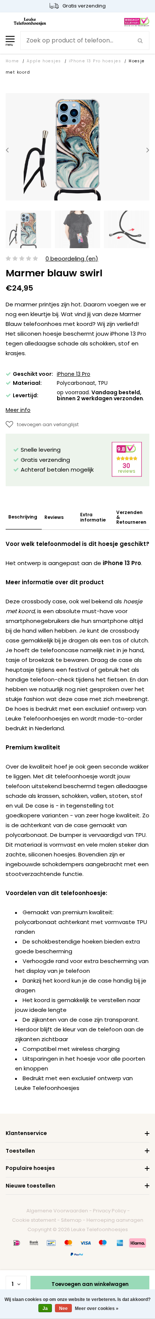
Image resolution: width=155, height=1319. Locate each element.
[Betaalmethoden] (17, 1243)
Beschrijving (22, 516)
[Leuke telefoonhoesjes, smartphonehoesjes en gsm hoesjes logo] (30, 21)
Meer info (18, 410)
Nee (63, 1308)
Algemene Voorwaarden (57, 1210)
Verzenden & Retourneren (131, 517)
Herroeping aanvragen (115, 1220)
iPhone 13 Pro (73, 374)
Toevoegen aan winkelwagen (90, 1284)
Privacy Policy (109, 1210)
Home (12, 61)
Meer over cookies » (97, 1308)
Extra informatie (93, 517)
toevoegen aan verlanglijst (48, 424)
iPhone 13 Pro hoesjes (95, 61)
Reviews (54, 517)
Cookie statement (34, 1220)
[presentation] (7, 150)
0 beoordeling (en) (72, 259)
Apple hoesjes (44, 61)
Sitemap (71, 1220)
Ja (45, 1308)
